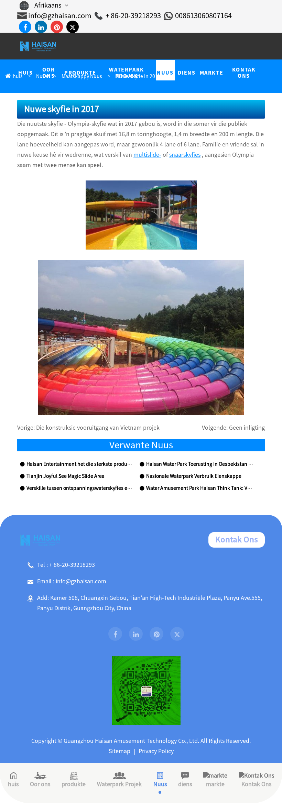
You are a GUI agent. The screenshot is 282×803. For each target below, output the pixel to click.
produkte (74, 784)
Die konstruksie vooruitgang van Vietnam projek (98, 427)
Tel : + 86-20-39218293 (66, 565)
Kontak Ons (236, 539)
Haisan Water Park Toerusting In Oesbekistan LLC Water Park (199, 464)
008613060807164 (203, 15)
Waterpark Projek (119, 784)
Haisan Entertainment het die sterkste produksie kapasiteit (80, 464)
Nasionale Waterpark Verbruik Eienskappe (193, 476)
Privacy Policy (156, 751)
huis (13, 784)
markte (215, 784)
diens (185, 784)
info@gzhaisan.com (59, 15)
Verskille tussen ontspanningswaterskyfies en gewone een (80, 488)
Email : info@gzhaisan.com (71, 581)
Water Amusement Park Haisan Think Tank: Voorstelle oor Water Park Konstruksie (199, 488)
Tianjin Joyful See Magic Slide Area (65, 476)
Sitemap (119, 751)
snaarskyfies (184, 154)
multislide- (147, 154)
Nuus (160, 784)
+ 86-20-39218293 (133, 15)
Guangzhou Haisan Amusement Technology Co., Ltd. (131, 741)
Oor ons (40, 784)
